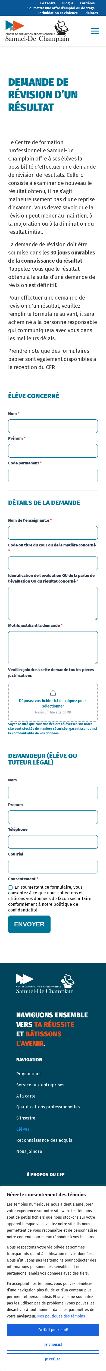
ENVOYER (29, 924)
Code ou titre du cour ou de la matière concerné (52, 548)
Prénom (17, 438)
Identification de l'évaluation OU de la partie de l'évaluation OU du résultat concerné (51, 578)
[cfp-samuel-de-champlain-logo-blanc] (46, 976)
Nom (14, 413)
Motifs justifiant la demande (35, 625)
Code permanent (25, 463)
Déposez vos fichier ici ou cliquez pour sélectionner (53, 704)
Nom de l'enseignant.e (30, 520)
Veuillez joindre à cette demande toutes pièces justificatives (51, 672)
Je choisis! (53, 1344)
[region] (53, 1278)
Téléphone (17, 829)
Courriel (15, 854)
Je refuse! (53, 1359)
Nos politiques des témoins (61, 1316)
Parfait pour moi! (53, 1330)
